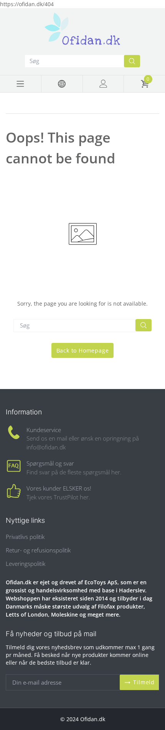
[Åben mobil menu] (20, 84)
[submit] (132, 61)
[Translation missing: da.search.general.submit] (143, 325)
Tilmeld (144, 682)
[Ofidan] (82, 29)
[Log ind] (103, 83)
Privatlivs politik (25, 536)
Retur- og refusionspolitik (38, 550)
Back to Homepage (82, 350)
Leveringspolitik (25, 563)
